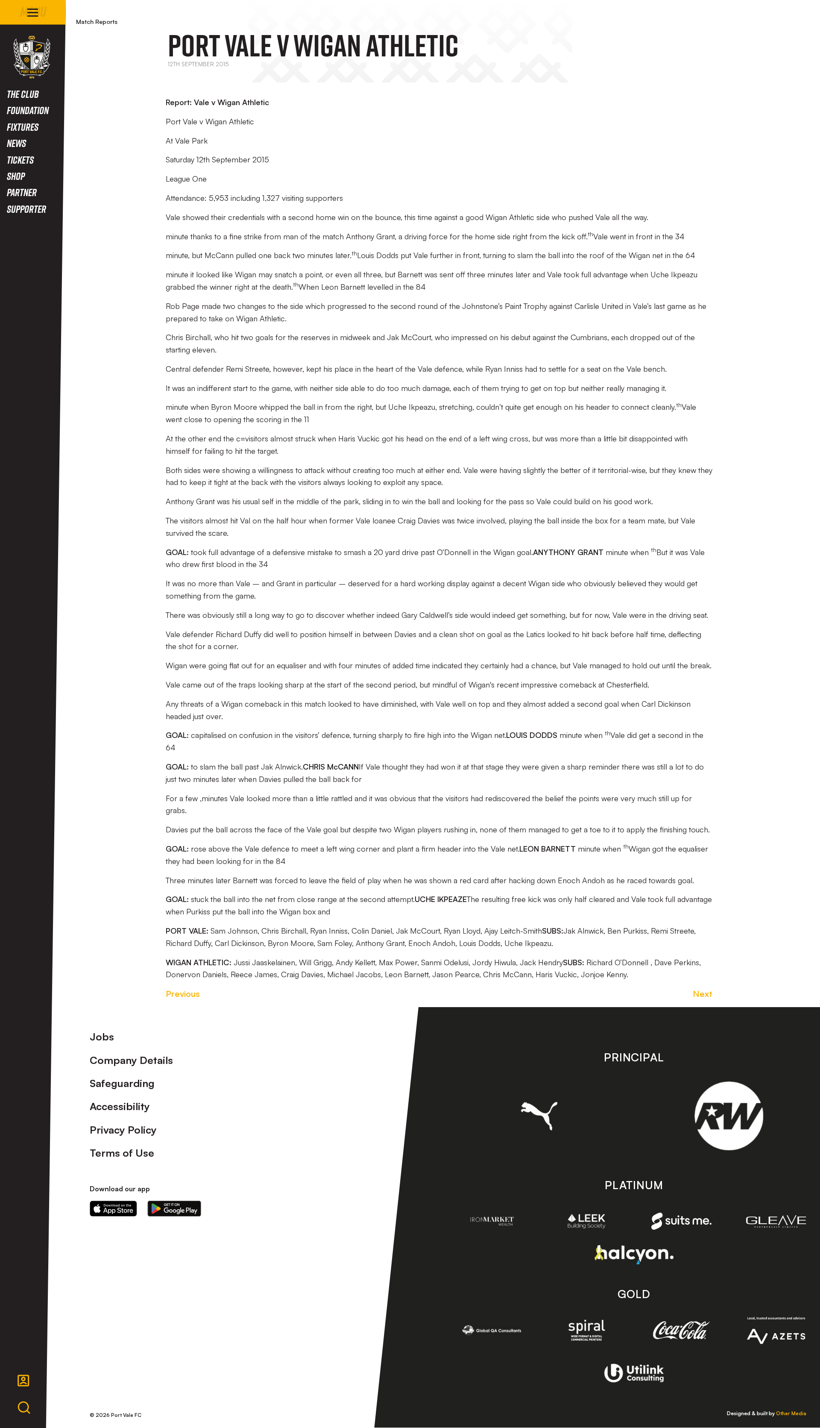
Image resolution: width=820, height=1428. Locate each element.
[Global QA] (492, 1330)
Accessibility (120, 1106)
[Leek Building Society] (586, 1221)
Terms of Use (122, 1152)
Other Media (791, 1413)
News (16, 143)
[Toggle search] (24, 1408)
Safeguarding (122, 1083)
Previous (183, 993)
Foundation (28, 110)
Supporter (26, 209)
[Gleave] (776, 1221)
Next (702, 993)
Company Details (131, 1060)
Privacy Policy (123, 1129)
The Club (23, 94)
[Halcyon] (634, 1254)
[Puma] (539, 1116)
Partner (22, 192)
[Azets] (776, 1330)
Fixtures (22, 126)
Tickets (20, 159)
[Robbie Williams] (728, 1115)
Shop (16, 176)
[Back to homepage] (32, 57)
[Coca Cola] (681, 1330)
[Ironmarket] (492, 1221)
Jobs (102, 1036)
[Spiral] (586, 1330)
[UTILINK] (634, 1373)
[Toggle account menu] (23, 1380)
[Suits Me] (681, 1221)
